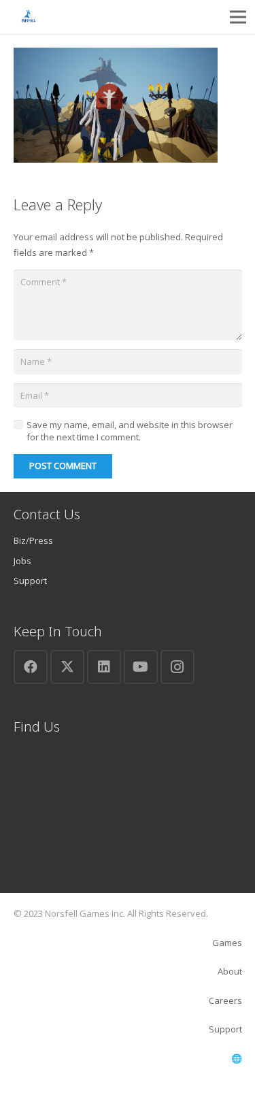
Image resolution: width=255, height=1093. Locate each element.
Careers (225, 1000)
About (230, 971)
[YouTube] (141, 667)
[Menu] (238, 17)
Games (227, 942)
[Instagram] (177, 667)
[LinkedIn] (104, 667)
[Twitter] (67, 667)
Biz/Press (33, 540)
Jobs (22, 561)
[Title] (28, 17)
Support (30, 580)
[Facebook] (31, 667)
